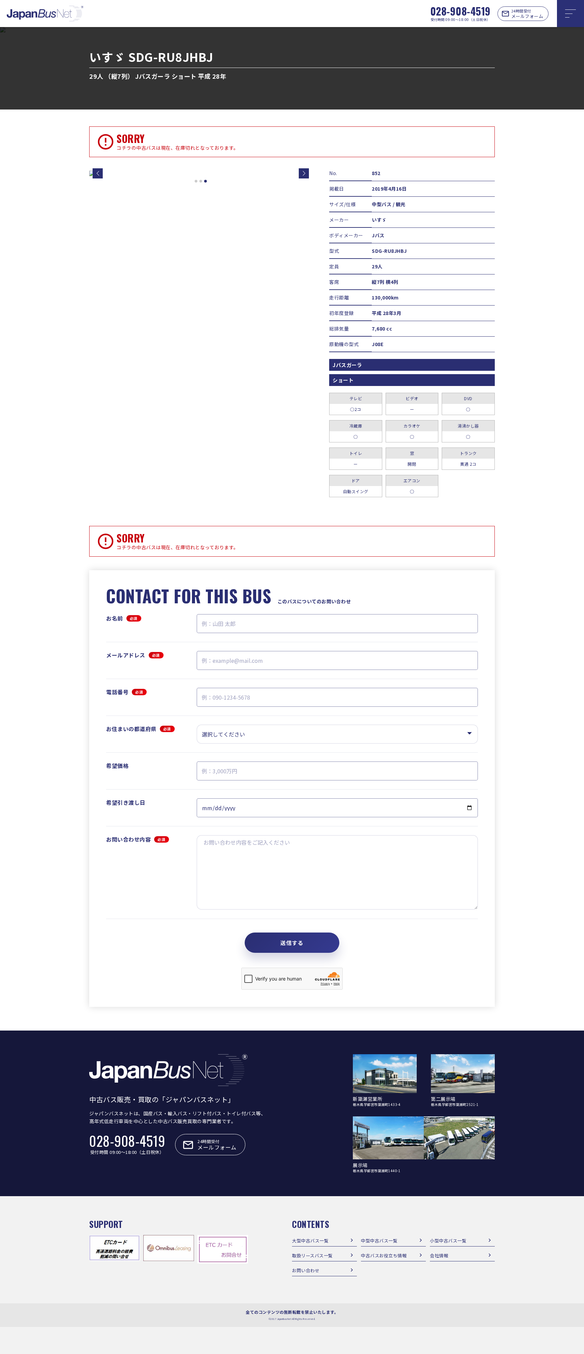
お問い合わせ (305, 1270)
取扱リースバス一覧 (312, 1255)
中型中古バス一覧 (379, 1240)
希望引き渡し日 (125, 802)
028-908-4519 (460, 11)
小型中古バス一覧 (448, 1240)
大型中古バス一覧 (310, 1240)
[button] (98, 173)
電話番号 (124, 692)
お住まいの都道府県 (138, 729)
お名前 (122, 618)
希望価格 (117, 765)
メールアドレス (133, 655)
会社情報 (439, 1255)
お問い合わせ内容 (136, 839)
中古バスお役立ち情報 (384, 1255)
